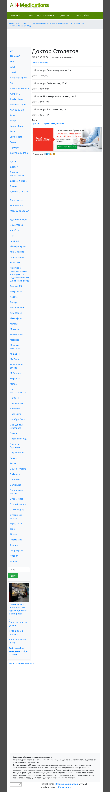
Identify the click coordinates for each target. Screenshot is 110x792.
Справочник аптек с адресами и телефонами (49, 23)
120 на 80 (15, 56)
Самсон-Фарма (18, 468)
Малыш (14, 323)
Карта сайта (81, 15)
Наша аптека (16, 403)
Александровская (19, 88)
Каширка (14, 241)
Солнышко (15, 485)
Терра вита (16, 523)
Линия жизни (17, 307)
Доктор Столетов (19, 191)
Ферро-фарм (16, 550)
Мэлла (13, 384)
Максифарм (16, 318)
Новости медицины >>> (21, 663)
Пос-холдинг (17, 452)
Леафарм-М (16, 291)
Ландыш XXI (16, 286)
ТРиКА (13, 534)
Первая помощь (18, 438)
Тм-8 (12, 529)
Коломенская (17, 257)
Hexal (13, 72)
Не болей (15, 408)
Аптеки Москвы (77, 23)
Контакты (64, 15)
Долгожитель (17, 200)
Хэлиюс (14, 561)
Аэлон (13, 120)
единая (60, 123)
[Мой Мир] (54, 153)
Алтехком (15, 93)
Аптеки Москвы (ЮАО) (21, 26)
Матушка (14, 329)
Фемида (14, 545)
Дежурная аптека (19, 152)
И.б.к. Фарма (16, 224)
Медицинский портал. (66, 784)
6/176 (13, 67)
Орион (13, 433)
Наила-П (14, 397)
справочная (49, 123)
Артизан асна (17, 110)
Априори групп (18, 104)
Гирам (13, 142)
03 (11, 50)
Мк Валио (15, 359)
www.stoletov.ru (40, 62)
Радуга (13, 458)
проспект (37, 123)
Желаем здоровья (19, 211)
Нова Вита (15, 414)
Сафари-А (15, 474)
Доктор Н (15, 186)
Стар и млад (16, 498)
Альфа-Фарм (16, 99)
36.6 (12, 61)
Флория (14, 555)
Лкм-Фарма (16, 313)
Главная (15, 15)
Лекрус (14, 296)
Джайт (13, 161)
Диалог (14, 166)
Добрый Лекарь (18, 180)
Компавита (15, 262)
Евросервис (16, 205)
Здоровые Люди (18, 219)
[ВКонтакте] (45, 153)
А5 (11, 83)
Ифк (12, 235)
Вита (12, 131)
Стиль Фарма (17, 509)
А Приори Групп (18, 77)
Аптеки (28, 15)
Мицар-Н (15, 353)
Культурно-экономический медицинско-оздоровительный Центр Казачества (19, 274)
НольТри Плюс (17, 419)
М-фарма (15, 378)
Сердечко (15, 479)
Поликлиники (45, 15)
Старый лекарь (18, 504)
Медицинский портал (18, 23)
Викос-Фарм (16, 126)
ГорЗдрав (15, 147)
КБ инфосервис (18, 246)
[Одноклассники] (51, 153)
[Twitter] (48, 153)
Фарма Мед (16, 539)
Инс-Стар (15, 230)
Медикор (15, 339)
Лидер (13, 302)
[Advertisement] (57, 37)
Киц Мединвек (17, 251)
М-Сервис (15, 373)
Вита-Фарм (16, 136)
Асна (12, 115)
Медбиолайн (16, 334)
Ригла (13, 463)
